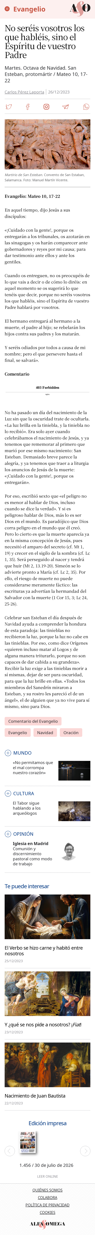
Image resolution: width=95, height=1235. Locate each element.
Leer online (47, 1176)
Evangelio (29, 8)
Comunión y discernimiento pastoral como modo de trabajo (32, 856)
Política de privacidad (47, 1204)
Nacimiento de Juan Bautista (35, 1095)
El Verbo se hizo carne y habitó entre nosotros (44, 950)
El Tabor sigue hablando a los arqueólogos (27, 808)
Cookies (47, 1212)
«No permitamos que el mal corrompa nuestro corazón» (33, 767)
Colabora (47, 1197)
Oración (71, 732)
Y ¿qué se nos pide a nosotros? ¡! (43, 1024)
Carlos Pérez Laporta (24, 92)
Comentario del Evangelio (33, 721)
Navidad (45, 732)
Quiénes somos (47, 1190)
